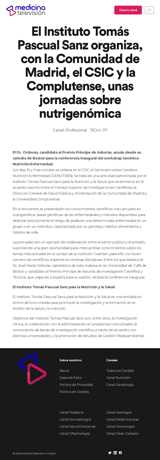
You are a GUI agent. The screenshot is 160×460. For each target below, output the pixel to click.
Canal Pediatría (71, 412)
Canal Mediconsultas (122, 419)
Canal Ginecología (120, 426)
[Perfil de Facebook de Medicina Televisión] (120, 453)
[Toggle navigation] (149, 10)
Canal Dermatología (75, 419)
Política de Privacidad (76, 385)
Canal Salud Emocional (77, 426)
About (64, 371)
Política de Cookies (74, 392)
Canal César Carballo (122, 433)
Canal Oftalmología (75, 433)
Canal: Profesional (70, 130)
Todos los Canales (120, 371)
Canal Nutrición (118, 378)
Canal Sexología (118, 412)
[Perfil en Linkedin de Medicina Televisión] (115, 453)
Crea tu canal (128, 10)
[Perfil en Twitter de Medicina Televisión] (110, 453)
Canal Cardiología (120, 385)
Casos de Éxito (71, 378)
